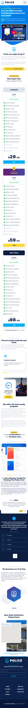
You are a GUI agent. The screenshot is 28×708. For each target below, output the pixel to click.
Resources (20, 689)
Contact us (20, 691)
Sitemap (7, 694)
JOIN (14, 162)
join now (14, 608)
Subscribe (13, 676)
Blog (7, 691)
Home (7, 686)
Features (7, 689)
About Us (20, 686)
